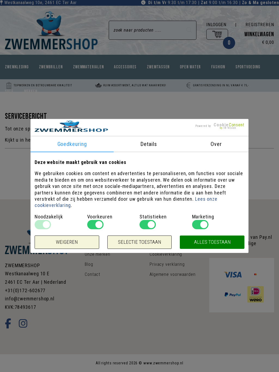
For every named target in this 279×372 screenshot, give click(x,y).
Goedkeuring (72, 144)
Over (216, 144)
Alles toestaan (212, 242)
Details (148, 144)
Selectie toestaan (139, 242)
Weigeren (67, 242)
